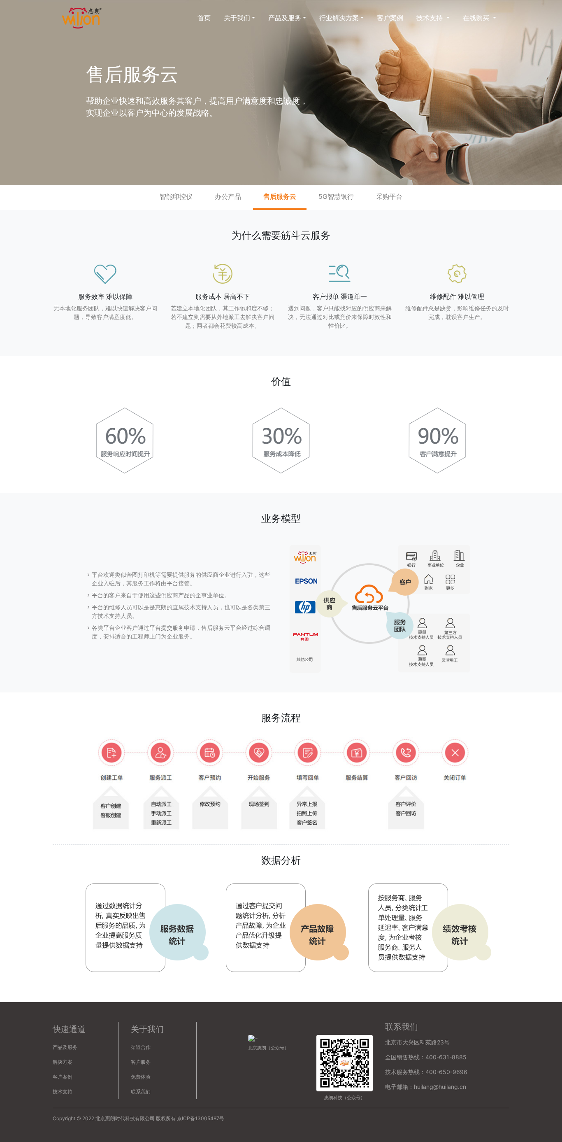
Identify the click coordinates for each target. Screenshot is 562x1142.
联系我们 (141, 1091)
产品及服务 (65, 1047)
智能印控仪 (176, 196)
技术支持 (62, 1091)
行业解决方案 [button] (339, 18)
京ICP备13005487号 (200, 1118)
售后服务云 (279, 196)
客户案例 (390, 18)
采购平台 (389, 196)
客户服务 (141, 1062)
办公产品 (228, 196)
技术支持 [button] (430, 18)
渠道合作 (141, 1047)
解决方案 (62, 1062)
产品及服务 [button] (284, 18)
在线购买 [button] (477, 18)
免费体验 (141, 1077)
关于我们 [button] (237, 18)
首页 (204, 18)
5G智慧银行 (336, 196)
